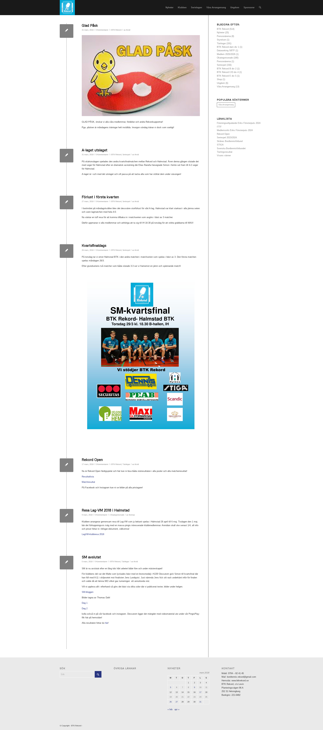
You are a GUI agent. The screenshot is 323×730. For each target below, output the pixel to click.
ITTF (219, 126)
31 (200, 702)
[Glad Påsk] (66, 31)
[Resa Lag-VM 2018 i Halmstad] (66, 516)
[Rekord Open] (66, 465)
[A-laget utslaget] (66, 155)
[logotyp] (67, 7)
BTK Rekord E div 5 (226, 76)
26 (171, 702)
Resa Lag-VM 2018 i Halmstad (106, 510)
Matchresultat (88, 482)
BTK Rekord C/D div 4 (228, 72)
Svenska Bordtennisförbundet (231, 148)
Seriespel (126, 155)
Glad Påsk (90, 25)
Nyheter (220, 32)
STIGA (220, 144)
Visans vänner (224, 155)
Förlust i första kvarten (100, 197)
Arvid (128, 30)
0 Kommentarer (102, 30)
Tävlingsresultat (224, 152)
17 (200, 692)
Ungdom (221, 83)
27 (177, 702)
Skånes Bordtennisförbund (230, 141)
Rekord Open (92, 459)
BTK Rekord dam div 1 (228, 47)
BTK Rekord (116, 30)
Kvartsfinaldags (94, 245)
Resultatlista (88, 476)
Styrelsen (221, 39)
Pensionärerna (224, 36)
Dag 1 (84, 603)
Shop (219, 79)
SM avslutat (91, 557)
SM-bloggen (87, 592)
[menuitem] (169, 7)
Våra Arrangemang (226, 86)
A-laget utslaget (94, 150)
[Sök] (260, 7)
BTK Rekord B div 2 (226, 68)
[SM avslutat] (66, 562)
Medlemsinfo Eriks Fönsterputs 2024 (235, 130)
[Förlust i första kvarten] (66, 202)
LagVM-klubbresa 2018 (93, 534)
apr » (176, 709)
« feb (170, 709)
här (106, 623)
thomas (132, 515)
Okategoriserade (117, 515)
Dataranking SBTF (226, 50)
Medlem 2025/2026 (226, 54)
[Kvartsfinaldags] (66, 251)
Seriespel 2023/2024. (227, 137)
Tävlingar (126, 464)
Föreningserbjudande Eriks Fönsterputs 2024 (238, 123)
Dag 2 (84, 608)
